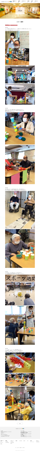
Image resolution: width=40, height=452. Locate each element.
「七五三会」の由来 (12, 442)
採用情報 (32, 1)
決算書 (18, 447)
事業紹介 (28, 1)
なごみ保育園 (6, 441)
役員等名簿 (23, 447)
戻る (20, 423)
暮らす (1, 441)
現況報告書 (20, 447)
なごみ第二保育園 (7, 442)
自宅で (1, 443)
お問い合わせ (36, 1)
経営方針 (11, 443)
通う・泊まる (2, 442)
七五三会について (24, 1)
